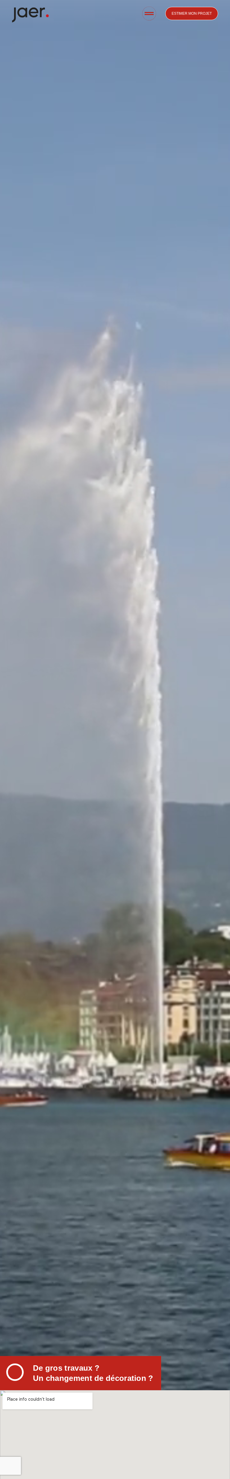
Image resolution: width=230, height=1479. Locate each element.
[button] (149, 14)
